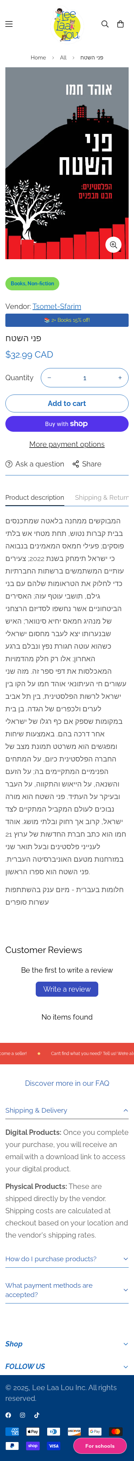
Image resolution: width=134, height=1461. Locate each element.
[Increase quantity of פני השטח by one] (120, 377)
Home (38, 57)
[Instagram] (22, 1415)
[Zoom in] (113, 245)
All (63, 57)
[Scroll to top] (121, 1423)
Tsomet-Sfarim (57, 306)
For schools (100, 1446)
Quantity (19, 377)
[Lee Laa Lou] (67, 24)
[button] (120, 24)
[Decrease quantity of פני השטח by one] (49, 377)
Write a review (67, 989)
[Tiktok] (37, 1415)
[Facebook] (8, 1415)
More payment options (67, 444)
